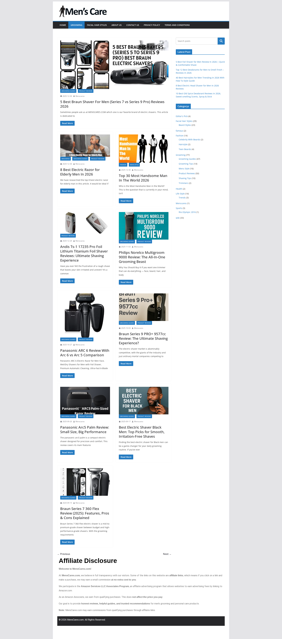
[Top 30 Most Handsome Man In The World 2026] (144, 148)
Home (63, 25)
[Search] (221, 41)
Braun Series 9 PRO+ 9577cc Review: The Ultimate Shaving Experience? (143, 338)
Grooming (76, 25)
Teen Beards (185, 149)
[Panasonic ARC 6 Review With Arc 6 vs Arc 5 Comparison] (85, 315)
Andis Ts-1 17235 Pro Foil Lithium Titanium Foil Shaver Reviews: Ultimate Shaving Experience (84, 253)
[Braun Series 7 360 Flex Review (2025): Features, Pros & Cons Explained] (85, 482)
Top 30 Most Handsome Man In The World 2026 (143, 178)
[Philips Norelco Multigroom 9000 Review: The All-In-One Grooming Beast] (144, 226)
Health (179, 188)
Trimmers (183, 183)
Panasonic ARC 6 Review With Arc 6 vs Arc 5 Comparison (84, 352)
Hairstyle (183, 144)
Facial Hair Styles (97, 25)
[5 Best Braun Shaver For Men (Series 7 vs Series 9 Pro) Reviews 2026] (114, 64)
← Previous (63, 554)
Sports (179, 208)
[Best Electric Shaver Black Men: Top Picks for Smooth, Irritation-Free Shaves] (144, 400)
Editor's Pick (182, 116)
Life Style (180, 193)
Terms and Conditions (177, 25)
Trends (182, 197)
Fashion (123, 165)
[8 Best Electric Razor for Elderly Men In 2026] (85, 145)
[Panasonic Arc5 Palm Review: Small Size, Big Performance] (85, 400)
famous (179, 130)
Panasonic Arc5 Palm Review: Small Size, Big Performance (84, 429)
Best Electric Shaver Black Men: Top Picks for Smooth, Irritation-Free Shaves (141, 432)
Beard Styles (185, 125)
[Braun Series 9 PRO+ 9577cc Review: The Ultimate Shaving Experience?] (144, 307)
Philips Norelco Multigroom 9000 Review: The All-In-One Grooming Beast (142, 257)
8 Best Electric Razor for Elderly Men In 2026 (80, 172)
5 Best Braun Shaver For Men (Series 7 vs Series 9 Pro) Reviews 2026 (112, 104)
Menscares (80, 96)
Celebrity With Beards (189, 139)
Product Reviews (85, 91)
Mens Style (134, 165)
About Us (116, 25)
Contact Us (132, 25)
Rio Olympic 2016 (187, 212)
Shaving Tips (185, 178)
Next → (167, 554)
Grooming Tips (186, 163)
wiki (178, 217)
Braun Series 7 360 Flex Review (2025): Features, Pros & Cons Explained (84, 513)
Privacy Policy (152, 25)
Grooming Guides (68, 91)
